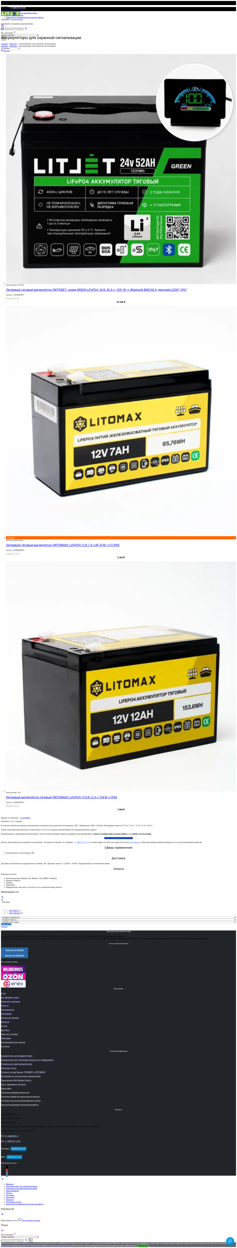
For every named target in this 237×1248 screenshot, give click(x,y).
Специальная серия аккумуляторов (21, 13)
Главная (4, 44)
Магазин (13, 44)
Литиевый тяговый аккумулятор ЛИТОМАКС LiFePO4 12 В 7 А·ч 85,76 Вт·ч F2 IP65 (62, 545)
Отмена (4, 927)
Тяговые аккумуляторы (14, 540)
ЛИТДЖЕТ (13, 911)
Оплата (9, 1193)
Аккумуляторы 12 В (13, 792)
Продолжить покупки (31, 1220)
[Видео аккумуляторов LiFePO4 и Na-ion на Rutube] (7, 1168)
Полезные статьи (13, 11)
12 (21, 818)
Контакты (10, 1197)
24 (23, 818)
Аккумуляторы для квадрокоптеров (21, 1186)
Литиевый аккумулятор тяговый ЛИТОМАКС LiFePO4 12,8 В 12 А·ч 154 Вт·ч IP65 (61, 797)
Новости (10, 1200)
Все (28, 818)
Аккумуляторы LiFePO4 (15, 285)
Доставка (10, 1195)
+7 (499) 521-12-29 (81, 842)
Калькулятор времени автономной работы (25, 17)
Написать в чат (18, 1149)
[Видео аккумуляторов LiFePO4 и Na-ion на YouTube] (7, 1171)
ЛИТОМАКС (14, 913)
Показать (6, 924)
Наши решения (12, 1191)
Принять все (142, 1246)
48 (26, 818)
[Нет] (149, 1246)
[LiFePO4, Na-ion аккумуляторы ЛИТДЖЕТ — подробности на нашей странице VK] (7, 1174)
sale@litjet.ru (135, 842)
